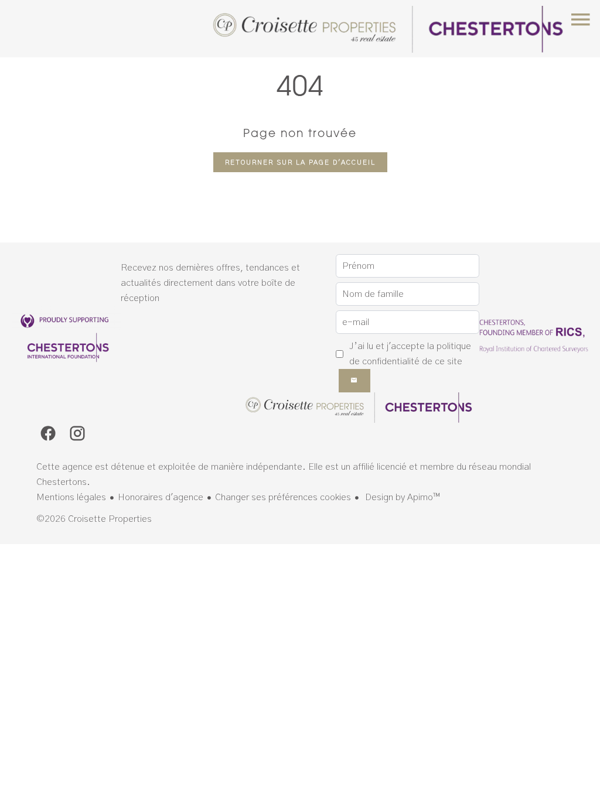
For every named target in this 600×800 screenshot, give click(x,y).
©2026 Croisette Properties (94, 519)
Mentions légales (71, 497)
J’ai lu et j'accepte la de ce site (410, 353)
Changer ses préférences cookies (283, 497)
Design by (401, 497)
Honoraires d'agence (160, 497)
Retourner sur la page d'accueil (300, 162)
